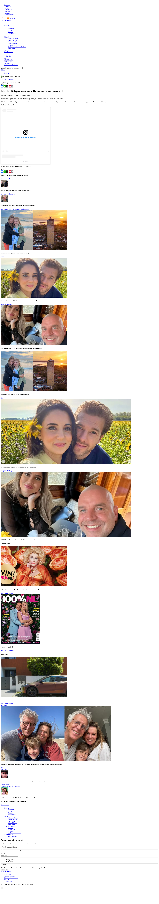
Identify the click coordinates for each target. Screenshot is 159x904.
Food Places (11, 824)
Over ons (7, 5)
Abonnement (8, 881)
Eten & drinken (12, 819)
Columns (3, 768)
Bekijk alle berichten (7, 593)
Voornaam (23, 851)
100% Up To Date (9, 860)
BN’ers (10, 811)
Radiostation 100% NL (11, 14)
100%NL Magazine (6, 20)
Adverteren (7, 6)
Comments (4, 864)
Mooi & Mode (12, 821)
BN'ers (3, 70)
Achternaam (46, 851)
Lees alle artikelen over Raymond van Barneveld (15, 209)
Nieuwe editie (5, 784)
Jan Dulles (4, 769)
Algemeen (4, 705)
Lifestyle (6, 816)
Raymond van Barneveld (8, 79)
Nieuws (6, 73)
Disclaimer (7, 874)
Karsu (2, 256)
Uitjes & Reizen (12, 823)
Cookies (6, 879)
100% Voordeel (8, 10)
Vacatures (7, 13)
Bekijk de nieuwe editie (7, 650)
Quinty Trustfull (5, 786)
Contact (6, 8)
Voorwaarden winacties (11, 878)
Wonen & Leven (13, 818)
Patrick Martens (15, 786)
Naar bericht (25, 161)
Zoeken (3, 68)
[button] (8, 18)
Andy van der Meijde (7, 304)
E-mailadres (4, 854)
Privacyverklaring (9, 876)
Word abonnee (5, 805)
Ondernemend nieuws (14, 833)
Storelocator (7, 11)
